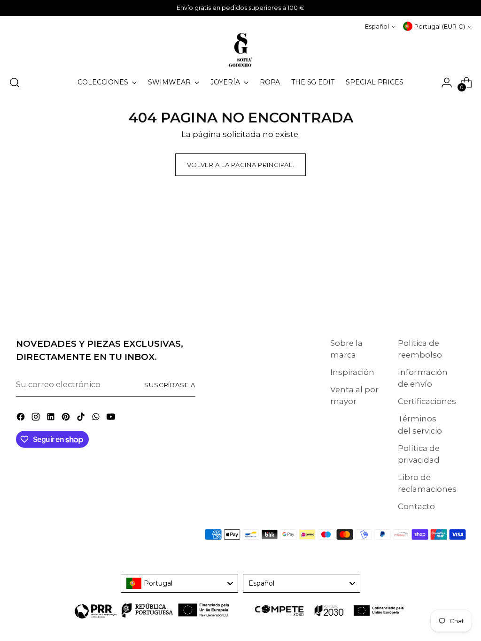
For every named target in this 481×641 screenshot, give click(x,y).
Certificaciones (427, 401)
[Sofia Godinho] (240, 50)
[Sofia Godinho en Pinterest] (66, 418)
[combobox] (179, 583)
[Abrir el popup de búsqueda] (14, 82)
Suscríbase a (170, 385)
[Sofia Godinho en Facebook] (21, 418)
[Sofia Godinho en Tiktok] (81, 418)
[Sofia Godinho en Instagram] (36, 418)
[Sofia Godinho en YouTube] (111, 418)
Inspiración (352, 372)
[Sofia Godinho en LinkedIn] (51, 418)
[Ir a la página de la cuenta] (446, 82)
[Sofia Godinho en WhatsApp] (96, 418)
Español (377, 26)
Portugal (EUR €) (439, 26)
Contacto (416, 506)
